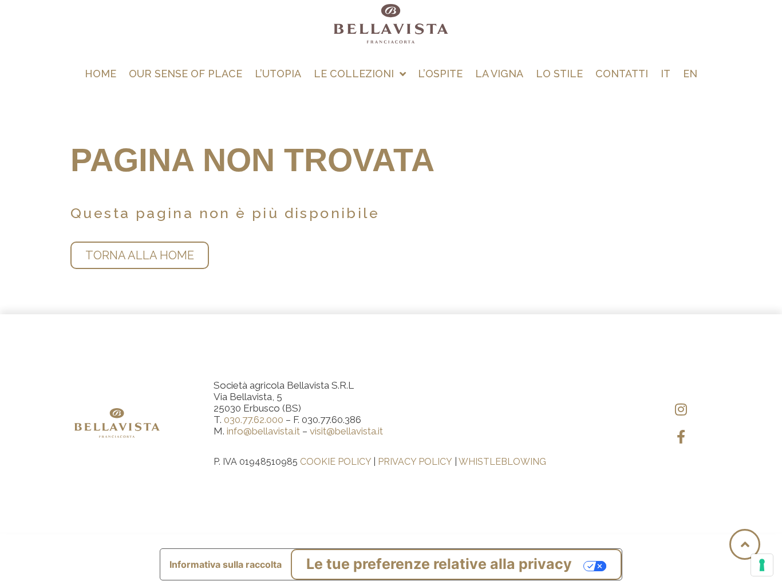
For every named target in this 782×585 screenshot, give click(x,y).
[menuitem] (665, 74)
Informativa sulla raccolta (225, 564)
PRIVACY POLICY (415, 461)
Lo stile (559, 74)
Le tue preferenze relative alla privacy (439, 563)
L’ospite (440, 74)
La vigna (499, 74)
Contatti (621, 74)
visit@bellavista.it (346, 431)
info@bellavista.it (263, 431)
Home (100, 74)
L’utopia (278, 74)
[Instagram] (681, 409)
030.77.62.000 (253, 419)
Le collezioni (354, 74)
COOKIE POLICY (335, 461)
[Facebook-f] (681, 436)
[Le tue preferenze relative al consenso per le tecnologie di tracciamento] (762, 565)
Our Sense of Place (185, 74)
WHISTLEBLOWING (502, 461)
